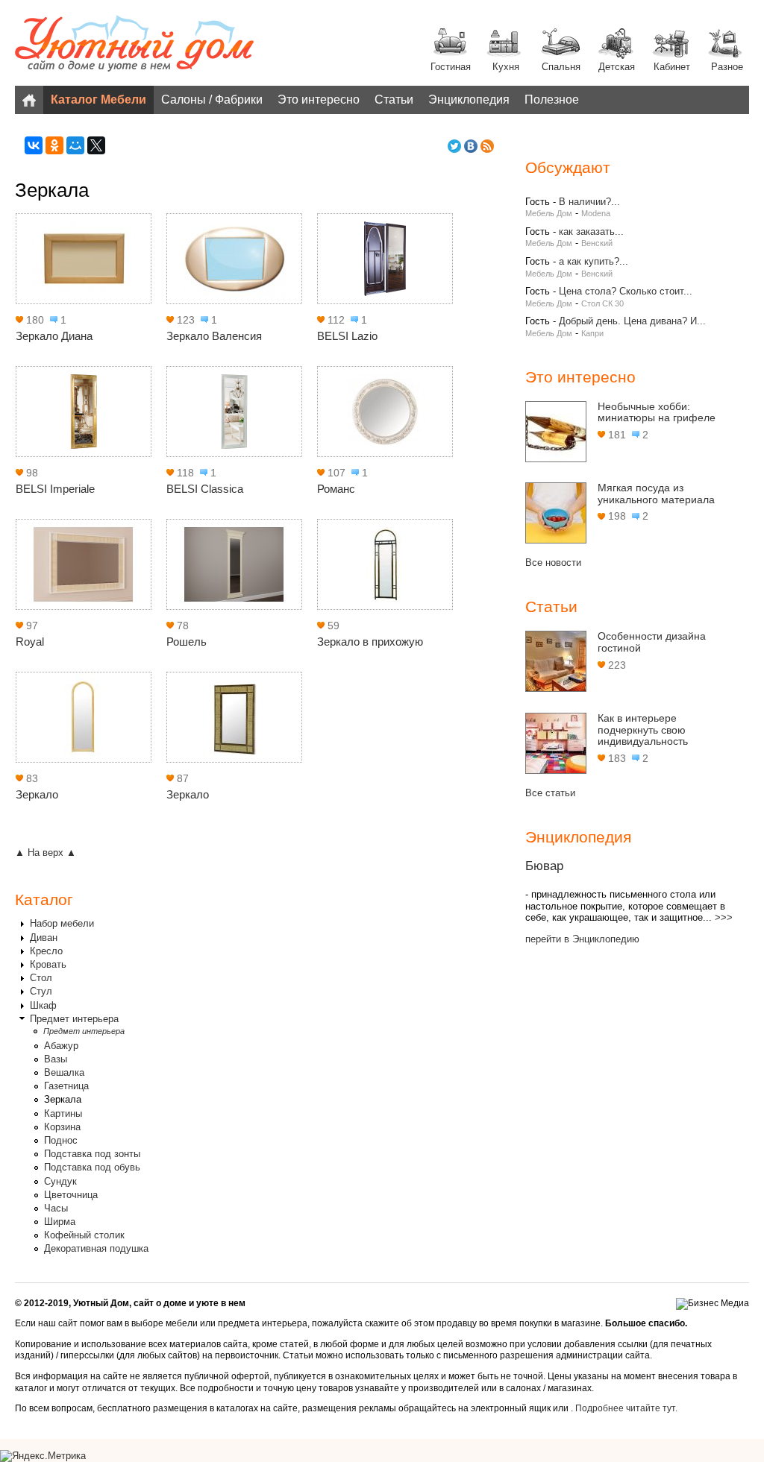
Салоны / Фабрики (212, 99)
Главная (29, 100)
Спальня (561, 66)
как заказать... (591, 231)
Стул (41, 991)
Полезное (552, 99)
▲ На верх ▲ (45, 852)
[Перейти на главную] (134, 45)
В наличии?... (589, 201)
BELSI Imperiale (55, 488)
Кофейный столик (84, 1235)
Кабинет (672, 66)
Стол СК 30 (602, 303)
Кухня (505, 66)
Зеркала (62, 1099)
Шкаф (43, 1005)
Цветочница (71, 1194)
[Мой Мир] (75, 145)
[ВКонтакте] (34, 145)
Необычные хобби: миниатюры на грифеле (657, 412)
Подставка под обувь (92, 1167)
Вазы (55, 1059)
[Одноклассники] (54, 145)
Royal (30, 641)
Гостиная (450, 66)
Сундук (60, 1181)
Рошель (186, 641)
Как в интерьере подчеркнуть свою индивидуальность (643, 729)
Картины (63, 1113)
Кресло (46, 951)
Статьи (394, 99)
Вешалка (64, 1072)
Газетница (66, 1085)
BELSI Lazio (347, 336)
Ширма (59, 1221)
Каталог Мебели (98, 99)
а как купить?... (593, 261)
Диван (43, 937)
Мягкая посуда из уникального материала (656, 493)
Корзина (62, 1126)
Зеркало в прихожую (370, 641)
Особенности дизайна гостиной (652, 642)
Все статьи (550, 792)
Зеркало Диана (54, 336)
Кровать (48, 964)
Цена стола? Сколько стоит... (625, 291)
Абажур (61, 1045)
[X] (96, 145)
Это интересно (319, 99)
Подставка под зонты (92, 1153)
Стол (41, 977)
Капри (592, 333)
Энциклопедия (469, 99)
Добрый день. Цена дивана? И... (632, 321)
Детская (616, 66)
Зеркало (37, 794)
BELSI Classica (204, 488)
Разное (727, 66)
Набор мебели (62, 923)
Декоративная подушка (96, 1248)
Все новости (553, 562)
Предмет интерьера (74, 1018)
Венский (597, 243)
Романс (336, 488)
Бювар (544, 866)
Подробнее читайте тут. (626, 1408)
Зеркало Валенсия (214, 336)
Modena (595, 213)
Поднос (61, 1140)
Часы (56, 1208)
